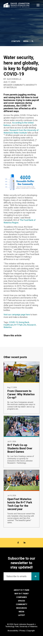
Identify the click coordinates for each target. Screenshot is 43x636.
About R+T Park (21, 590)
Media (25, 41)
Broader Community (14, 85)
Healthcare (9, 325)
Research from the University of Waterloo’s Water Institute (21, 131)
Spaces (21, 601)
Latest (21, 615)
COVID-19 (13, 322)
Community (21, 604)
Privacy (22, 631)
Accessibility (13, 631)
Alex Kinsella (14, 79)
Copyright (31, 631)
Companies (21, 597)
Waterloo (8, 327)
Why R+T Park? (21, 594)
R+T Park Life (20, 325)
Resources (21, 608)
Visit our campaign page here (17, 314)
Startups (15, 41)
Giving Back (24, 322)
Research (31, 325)
